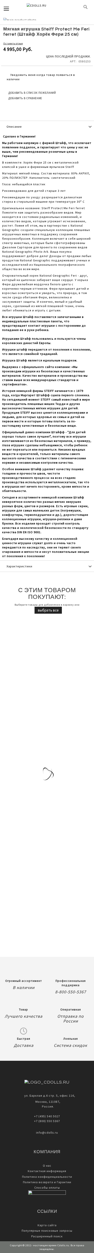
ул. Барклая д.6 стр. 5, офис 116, (49, 1096)
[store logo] (44, 7)
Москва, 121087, (47, 1102)
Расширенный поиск (47, 1236)
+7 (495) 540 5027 (47, 1116)
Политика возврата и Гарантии (47, 1182)
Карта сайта (47, 1225)
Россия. (47, 1106)
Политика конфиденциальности (47, 1177)
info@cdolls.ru (47, 1132)
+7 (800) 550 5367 (47, 1121)
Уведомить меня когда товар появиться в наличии (41, 77)
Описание (14, 127)
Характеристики (19, 566)
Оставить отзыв (13, 43)
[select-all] (48, 610)
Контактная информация (47, 1171)
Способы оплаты (47, 1188)
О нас (47, 1166)
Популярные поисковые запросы (47, 1231)
